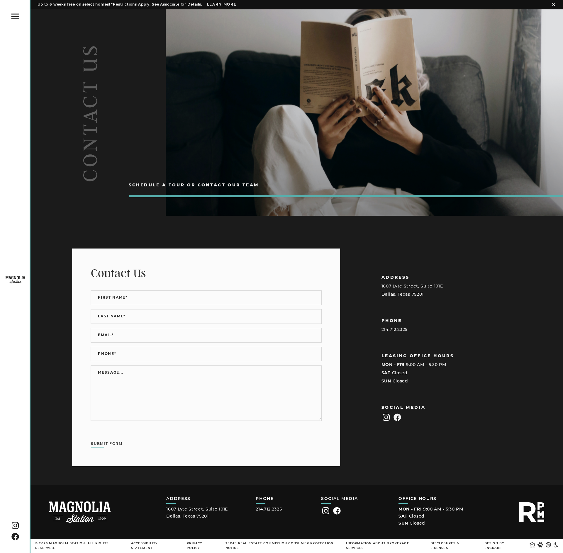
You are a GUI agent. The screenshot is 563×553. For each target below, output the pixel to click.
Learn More (222, 4)
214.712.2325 (394, 330)
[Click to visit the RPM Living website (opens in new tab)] (531, 512)
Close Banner (553, 4)
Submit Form (106, 444)
